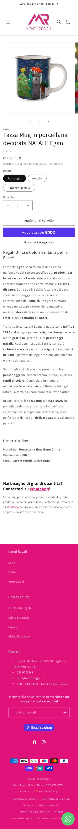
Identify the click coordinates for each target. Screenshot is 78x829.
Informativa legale (21, 818)
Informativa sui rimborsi (25, 798)
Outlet (12, 572)
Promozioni (16, 581)
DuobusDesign (50, 791)
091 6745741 (25, 672)
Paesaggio (14, 178)
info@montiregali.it (31, 678)
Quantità (8, 197)
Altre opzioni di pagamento (39, 242)
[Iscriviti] (64, 712)
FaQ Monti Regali (19, 608)
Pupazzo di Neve (19, 188)
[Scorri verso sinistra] (30, 121)
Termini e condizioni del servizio (41, 805)
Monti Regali (43, 778)
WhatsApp (39, 489)
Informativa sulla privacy (56, 798)
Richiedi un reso (19, 636)
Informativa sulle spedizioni (34, 811)
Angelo (37, 178)
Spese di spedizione (30, 163)
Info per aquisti (18, 617)
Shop (11, 563)
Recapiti (58, 811)
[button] (8, 21)
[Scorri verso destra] (48, 121)
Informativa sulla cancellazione (53, 818)
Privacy (13, 627)
